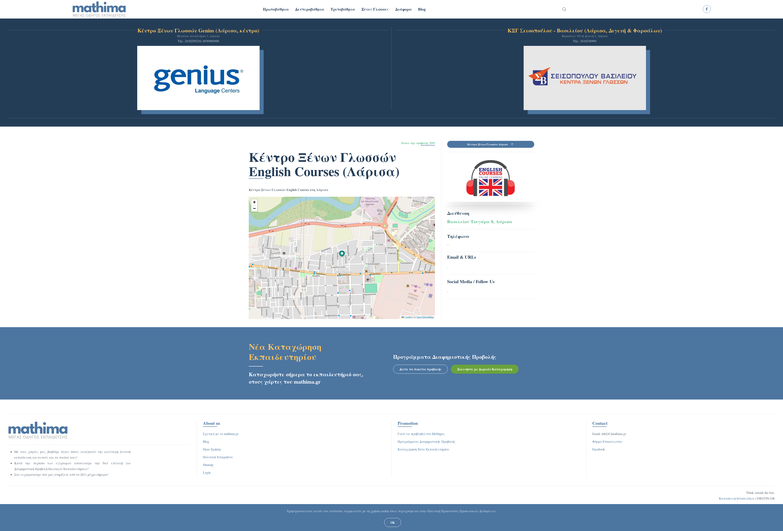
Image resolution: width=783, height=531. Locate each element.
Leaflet (408, 317)
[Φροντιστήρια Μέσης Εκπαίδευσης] (38, 430)
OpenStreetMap (425, 317)
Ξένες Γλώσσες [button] (375, 9)
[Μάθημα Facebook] (707, 9)
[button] (564, 9)
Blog (422, 9)
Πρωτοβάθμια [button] (276, 9)
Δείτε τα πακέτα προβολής (420, 369)
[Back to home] (99, 9)
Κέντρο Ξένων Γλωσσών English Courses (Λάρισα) (324, 164)
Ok (392, 522)
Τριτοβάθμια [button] (343, 9)
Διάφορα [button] (403, 9)
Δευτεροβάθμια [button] (309, 9)
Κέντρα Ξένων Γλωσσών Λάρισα (487, 144)
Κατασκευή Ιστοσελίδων (737, 498)
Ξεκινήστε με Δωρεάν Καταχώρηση (484, 369)
